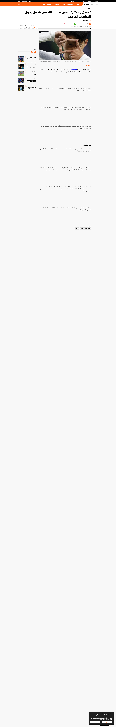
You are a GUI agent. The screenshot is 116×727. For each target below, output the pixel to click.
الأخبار (78, 4)
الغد (19, 1)
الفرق (64, 4)
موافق (107, 722)
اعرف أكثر (95, 722)
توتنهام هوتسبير (73, 69)
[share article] (90, 24)
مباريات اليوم (24, 1)
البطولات (71, 4)
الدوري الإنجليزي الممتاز (85, 228)
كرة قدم (88, 8)
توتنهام (76, 228)
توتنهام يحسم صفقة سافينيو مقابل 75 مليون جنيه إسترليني (27, 26)
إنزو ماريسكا (34, 85)
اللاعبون (57, 4)
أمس (30, 1)
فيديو (44, 4)
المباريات (49, 4)
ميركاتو (35, 64)
